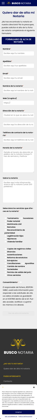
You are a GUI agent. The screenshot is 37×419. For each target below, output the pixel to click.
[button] (34, 387)
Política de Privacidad (25, 416)
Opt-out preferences (11, 416)
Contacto (7, 381)
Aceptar (18, 412)
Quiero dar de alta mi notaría (16, 368)
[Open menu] (3, 3)
